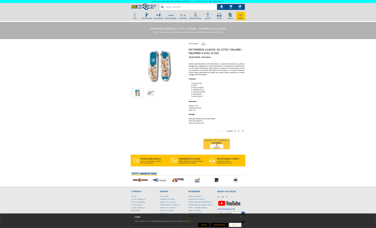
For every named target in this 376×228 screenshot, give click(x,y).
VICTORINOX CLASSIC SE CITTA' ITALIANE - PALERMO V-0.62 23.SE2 (203, 32)
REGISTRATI (135, 210)
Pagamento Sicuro (189, 158)
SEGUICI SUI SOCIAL (168, 202)
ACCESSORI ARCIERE (146, 18)
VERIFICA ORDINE (138, 202)
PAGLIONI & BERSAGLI (195, 18)
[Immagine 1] (151, 92)
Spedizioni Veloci (151, 158)
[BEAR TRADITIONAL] (236, 180)
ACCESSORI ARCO (159, 18)
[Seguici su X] (222, 196)
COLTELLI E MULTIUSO (176, 32)
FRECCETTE (230, 18)
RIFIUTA (204, 225)
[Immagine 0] (137, 92)
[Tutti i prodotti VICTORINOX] (203, 44)
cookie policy (187, 221)
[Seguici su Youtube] (229, 203)
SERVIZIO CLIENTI (167, 210)
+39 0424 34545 (201, 1)
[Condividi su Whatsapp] (235, 131)
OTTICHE (219, 18)
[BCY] (197, 180)
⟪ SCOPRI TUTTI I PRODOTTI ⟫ (217, 141)
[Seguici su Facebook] (226, 196)
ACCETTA (235, 225)
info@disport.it (218, 1)
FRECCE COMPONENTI (171, 18)
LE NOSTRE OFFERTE (196, 199)
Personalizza (219, 225)
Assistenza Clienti (228, 158)
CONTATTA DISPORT (167, 199)
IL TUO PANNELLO (138, 199)
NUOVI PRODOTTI (195, 196)
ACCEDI (134, 196)
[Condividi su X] (239, 131)
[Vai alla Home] (145, 7)
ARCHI (135, 18)
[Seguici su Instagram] (218, 196)
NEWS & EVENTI (194, 210)
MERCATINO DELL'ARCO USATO (200, 205)
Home (156, 32)
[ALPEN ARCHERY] (140, 180)
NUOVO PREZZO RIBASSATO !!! (200, 202)
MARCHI (241, 18)
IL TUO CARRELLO (138, 208)
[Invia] (243, 213)
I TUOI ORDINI (137, 205)
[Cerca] (162, 7)
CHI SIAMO (164, 196)
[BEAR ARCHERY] (217, 180)
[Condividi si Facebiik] (242, 131)
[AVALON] (159, 180)
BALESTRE (208, 18)
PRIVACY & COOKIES (168, 208)
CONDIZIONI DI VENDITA (169, 205)
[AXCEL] (178, 180)
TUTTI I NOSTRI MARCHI (197, 208)
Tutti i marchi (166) (143, 173)
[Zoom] (159, 66)
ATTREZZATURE (183, 18)
